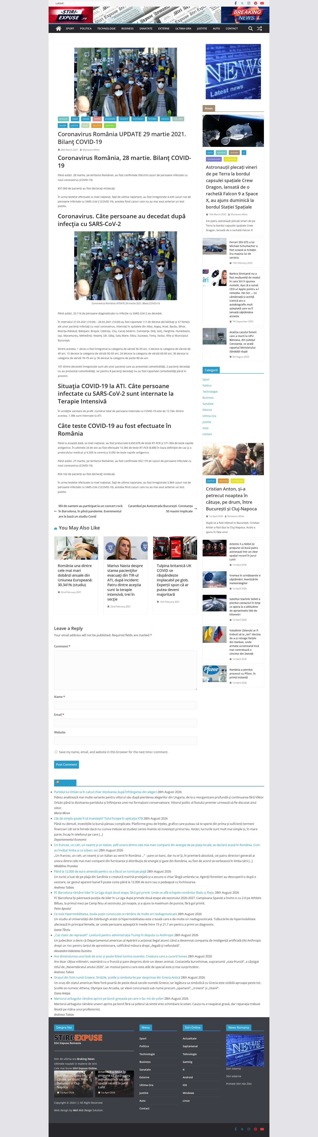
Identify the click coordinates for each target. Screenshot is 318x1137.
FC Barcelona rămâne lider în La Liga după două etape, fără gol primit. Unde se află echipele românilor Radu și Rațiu (134, 893)
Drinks (97, 119)
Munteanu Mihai (91, 149)
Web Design (82, 1110)
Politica (85, 28)
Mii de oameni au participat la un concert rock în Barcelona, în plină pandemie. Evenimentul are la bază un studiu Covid (91, 511)
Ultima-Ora (183, 28)
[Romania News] (58, 28)
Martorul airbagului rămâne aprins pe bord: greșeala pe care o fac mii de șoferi (109, 999)
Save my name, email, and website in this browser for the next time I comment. (113, 752)
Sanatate (145, 28)
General (234, 152)
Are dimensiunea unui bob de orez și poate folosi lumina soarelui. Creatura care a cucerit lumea (120, 956)
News (85, 125)
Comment (62, 646)
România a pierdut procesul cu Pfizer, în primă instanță (242, 673)
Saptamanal (190, 1046)
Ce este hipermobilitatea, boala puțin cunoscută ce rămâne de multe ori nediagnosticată (115, 914)
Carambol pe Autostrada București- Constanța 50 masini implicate (160, 508)
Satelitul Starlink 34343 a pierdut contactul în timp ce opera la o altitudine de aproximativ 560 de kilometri (244, 606)
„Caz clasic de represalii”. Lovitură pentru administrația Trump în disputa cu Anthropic (114, 935)
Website (59, 732)
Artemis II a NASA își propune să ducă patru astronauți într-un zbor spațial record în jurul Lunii (243, 551)
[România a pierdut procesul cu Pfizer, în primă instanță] (215, 676)
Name (59, 697)
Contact (232, 28)
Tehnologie (190, 1054)
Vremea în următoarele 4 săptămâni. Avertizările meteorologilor (244, 579)
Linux (186, 1100)
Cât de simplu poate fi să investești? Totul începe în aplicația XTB (98, 818)
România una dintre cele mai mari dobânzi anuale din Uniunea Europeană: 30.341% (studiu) (75, 575)
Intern (62, 125)
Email (59, 715)
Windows (188, 1093)
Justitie (202, 28)
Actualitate (190, 1038)
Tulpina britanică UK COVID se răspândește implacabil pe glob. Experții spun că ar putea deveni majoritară (174, 580)
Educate (124, 119)
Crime (75, 119)
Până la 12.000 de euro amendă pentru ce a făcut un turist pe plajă (100, 871)
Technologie (106, 28)
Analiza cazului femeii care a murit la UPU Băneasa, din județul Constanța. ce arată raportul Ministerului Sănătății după (243, 341)
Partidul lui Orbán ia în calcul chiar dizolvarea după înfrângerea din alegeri (105, 792)
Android (188, 1077)
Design (86, 119)
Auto (216, 28)
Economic (110, 119)
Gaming (187, 1062)
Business (127, 28)
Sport (70, 28)
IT (244, 152)
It (184, 1069)
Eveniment (138, 119)
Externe (163, 28)
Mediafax (67, 783)
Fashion (165, 119)
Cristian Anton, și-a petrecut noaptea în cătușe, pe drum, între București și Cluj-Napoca (231, 499)
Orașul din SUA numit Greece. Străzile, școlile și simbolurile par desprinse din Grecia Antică (117, 977)
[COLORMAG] (78, 1037)
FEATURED (178, 119)
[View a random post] (259, 28)
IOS (185, 1085)
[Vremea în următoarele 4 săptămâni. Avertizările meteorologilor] (215, 582)
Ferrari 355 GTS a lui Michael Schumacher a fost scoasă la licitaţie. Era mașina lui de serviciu (243, 249)
